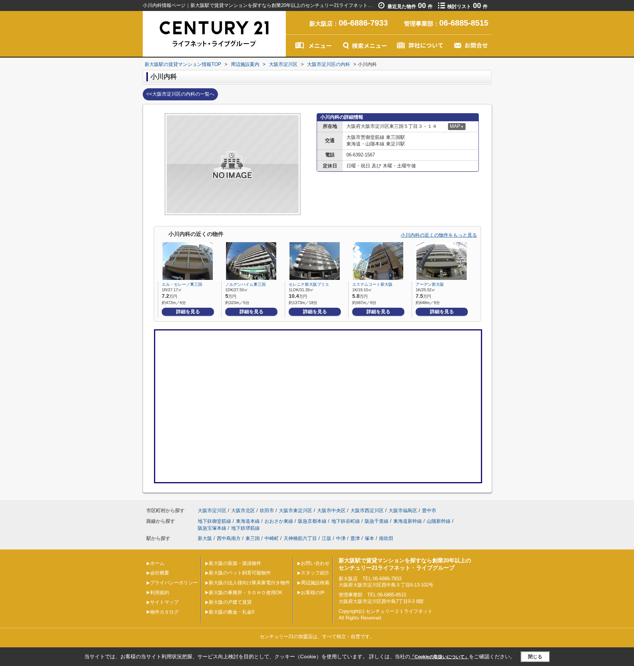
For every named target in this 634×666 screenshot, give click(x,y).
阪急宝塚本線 (212, 528)
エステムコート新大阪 (372, 284)
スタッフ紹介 (315, 573)
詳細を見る (188, 311)
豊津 (355, 538)
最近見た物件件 (410, 6)
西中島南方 (229, 538)
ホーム (157, 563)
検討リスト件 (467, 6)
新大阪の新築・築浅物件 (235, 563)
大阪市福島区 (403, 510)
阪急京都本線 (312, 521)
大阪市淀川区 (212, 510)
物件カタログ (164, 612)
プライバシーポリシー (174, 582)
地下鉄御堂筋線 (214, 521)
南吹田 (386, 538)
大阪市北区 (243, 510)
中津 (341, 538)
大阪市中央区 (331, 510)
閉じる (535, 656)
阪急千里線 (377, 521)
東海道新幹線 (407, 521)
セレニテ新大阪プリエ (309, 284)
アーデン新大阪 (430, 284)
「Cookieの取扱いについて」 (439, 656)
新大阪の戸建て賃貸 (230, 602)
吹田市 (267, 510)
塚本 (369, 538)
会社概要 (159, 573)
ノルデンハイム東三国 (245, 284)
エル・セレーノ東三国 (182, 284)
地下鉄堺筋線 (245, 528)
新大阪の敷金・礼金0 (231, 612)
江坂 (326, 538)
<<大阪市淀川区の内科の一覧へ (180, 94)
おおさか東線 (279, 521)
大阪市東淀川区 (295, 510)
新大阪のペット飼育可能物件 (240, 573)
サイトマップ (164, 602)
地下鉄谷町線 (345, 521)
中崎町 (272, 538)
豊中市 (429, 510)
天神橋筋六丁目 (300, 538)
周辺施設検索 (315, 582)
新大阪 (205, 538)
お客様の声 (313, 592)
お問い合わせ (315, 563)
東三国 (252, 538)
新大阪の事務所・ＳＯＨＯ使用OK (246, 592)
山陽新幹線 (439, 521)
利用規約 (159, 592)
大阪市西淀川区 (367, 510)
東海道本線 (248, 521)
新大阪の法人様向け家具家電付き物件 (249, 582)
